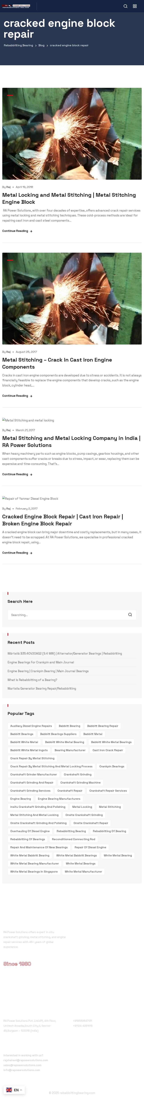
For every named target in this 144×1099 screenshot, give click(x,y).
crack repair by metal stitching (32, 758)
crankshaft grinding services (30, 790)
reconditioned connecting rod (73, 839)
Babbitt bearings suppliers (58, 734)
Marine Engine (85, 962)
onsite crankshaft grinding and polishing (38, 823)
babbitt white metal (24, 742)
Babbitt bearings (21, 734)
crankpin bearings (111, 766)
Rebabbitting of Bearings (27, 839)
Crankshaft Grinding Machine (95, 943)
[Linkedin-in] (100, 1048)
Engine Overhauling (88, 981)
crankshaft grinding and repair (31, 782)
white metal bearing (118, 855)
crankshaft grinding (77, 774)
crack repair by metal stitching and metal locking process (51, 766)
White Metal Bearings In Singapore (34, 871)
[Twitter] (84, 1048)
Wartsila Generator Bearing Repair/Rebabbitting (42, 688)
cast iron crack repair (108, 750)
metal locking (82, 807)
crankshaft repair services (108, 790)
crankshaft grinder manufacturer (33, 774)
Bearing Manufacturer (70, 750)
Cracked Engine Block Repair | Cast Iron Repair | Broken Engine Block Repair (62, 520)
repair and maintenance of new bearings (39, 847)
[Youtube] (92, 1048)
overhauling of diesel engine (30, 831)
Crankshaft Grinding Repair (94, 936)
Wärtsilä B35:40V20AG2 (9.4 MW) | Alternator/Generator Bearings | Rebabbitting (65, 653)
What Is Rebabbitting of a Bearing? (32, 680)
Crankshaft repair (69, 790)
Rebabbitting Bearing (71, 831)
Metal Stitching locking (91, 949)
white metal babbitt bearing (29, 855)
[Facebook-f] (76, 1048)
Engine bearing (20, 799)
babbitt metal (92, 734)
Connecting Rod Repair (91, 974)
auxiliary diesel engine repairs (31, 726)
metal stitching (110, 807)
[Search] (131, 615)
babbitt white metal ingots (29, 750)
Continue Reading (15, 231)
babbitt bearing (69, 726)
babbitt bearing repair (102, 726)
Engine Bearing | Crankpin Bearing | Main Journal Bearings (48, 671)
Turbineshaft (84, 968)
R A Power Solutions (89, 930)
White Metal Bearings (80, 863)
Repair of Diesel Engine (90, 847)
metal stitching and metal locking (34, 815)
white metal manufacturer (83, 871)
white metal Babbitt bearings (76, 855)
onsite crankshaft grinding (84, 815)
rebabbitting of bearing (109, 831)
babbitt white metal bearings (111, 742)
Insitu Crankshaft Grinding (93, 955)
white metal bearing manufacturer (34, 863)
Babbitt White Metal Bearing (64, 742)
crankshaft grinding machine (80, 782)
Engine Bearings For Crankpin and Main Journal (41, 662)
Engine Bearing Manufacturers (59, 799)
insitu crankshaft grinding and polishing (37, 807)
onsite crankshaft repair (91, 823)
